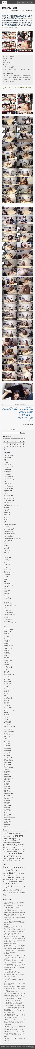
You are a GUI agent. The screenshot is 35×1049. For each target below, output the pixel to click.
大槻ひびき (12, 890)
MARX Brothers (7, 635)
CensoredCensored (8, 533)
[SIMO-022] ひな (7, 953)
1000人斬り (6, 467)
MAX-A (5, 636)
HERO (5, 588)
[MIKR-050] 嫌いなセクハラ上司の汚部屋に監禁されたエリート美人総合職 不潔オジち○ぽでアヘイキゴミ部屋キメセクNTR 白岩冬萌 (14, 1028)
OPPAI (5, 671)
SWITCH (6, 712)
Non (5, 662)
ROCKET (6, 683)
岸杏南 (5, 783)
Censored (6, 404)
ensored (6, 562)
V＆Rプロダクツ (8, 735)
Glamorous (6, 583)
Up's (5, 733)
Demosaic (6, 550)
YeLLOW (6, 745)
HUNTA (22, 873)
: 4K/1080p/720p (8, 455)
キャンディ (6, 759)
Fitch (5, 576)
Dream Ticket (7, 554)
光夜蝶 (5, 774)
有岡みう (6, 788)
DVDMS (13, 404)
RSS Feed (14, 429)
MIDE (16, 877)
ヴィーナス (6, 754)
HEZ (5, 591)
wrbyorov (11, 27)
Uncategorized (7, 726)
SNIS (17, 881)
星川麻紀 (6, 786)
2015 (5, 481)
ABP (9, 870)
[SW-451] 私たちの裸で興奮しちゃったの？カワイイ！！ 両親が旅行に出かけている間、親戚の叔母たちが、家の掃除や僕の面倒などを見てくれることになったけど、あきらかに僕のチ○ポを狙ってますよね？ (14, 966)
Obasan (6, 664)
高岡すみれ (6, 821)
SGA (5, 693)
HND (16, 873)
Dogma (5, 552)
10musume (6, 471)
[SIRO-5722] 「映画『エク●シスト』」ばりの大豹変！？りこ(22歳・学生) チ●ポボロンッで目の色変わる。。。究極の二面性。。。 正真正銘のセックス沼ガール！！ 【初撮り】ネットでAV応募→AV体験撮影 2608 (14, 940)
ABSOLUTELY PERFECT (10, 505)
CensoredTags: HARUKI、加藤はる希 (12, 538)
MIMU (5, 641)
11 (7, 443)
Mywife (5, 655)
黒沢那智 (6, 824)
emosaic (6, 560)
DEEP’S (6, 548)
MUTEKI (6, 652)
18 (7, 444)
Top (33, 1046)
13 (14, 443)
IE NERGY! (6, 604)
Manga (5, 633)
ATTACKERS (7, 512)
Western (6, 741)
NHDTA (9, 879)
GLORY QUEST (7, 585)
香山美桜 (6, 819)
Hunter (5, 597)
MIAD (14, 877)
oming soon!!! (7, 666)
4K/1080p (6, 493)
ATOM (5, 510)
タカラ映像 (6, 764)
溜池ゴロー (6, 805)
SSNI (20, 881)
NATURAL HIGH (8, 659)
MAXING (6, 638)
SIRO (5, 695)
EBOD (4, 873)
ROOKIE (6, 685)
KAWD (15, 875)
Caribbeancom (7, 523)
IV (4, 609)
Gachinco (6, 578)
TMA (5, 719)
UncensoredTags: (8, 731)
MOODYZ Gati (7, 648)
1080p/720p (7, 469)
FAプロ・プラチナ (8, 569)
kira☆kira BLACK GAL (9, 623)
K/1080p (6, 617)
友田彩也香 (6, 776)
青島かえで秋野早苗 (8, 817)
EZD (5, 567)
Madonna (6, 631)
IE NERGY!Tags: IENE (9, 605)
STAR (22, 881)
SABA (9, 881)
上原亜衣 (7, 890)
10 (4, 443)
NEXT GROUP (7, 660)
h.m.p (5, 586)
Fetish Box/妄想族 (8, 573)
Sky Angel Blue (7, 697)
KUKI (5, 626)
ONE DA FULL (7, 667)
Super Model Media (8, 710)
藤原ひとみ (6, 814)
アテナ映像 (6, 750)
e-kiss (5, 559)
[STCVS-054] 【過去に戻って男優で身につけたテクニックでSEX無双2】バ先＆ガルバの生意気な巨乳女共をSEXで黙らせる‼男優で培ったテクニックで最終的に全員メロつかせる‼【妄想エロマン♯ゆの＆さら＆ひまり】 (14, 995)
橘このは (6, 795)
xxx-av (5, 743)
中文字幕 (6, 771)
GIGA (5, 581)
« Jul (4, 449)
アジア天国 (6, 748)
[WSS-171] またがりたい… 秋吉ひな (12, 978)
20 (14, 444)
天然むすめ (6, 781)
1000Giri (6, 462)
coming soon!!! (7, 540)
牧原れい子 (6, 810)
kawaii (5, 621)
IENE (5, 607)
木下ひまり (6, 791)
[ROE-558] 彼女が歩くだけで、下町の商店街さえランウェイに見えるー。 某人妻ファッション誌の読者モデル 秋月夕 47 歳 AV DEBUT (14, 904)
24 (4, 446)
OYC (5, 673)
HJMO (5, 595)
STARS (5, 709)
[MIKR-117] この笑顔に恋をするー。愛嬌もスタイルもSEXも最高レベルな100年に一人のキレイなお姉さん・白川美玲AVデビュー (14, 1016)
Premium (6, 678)
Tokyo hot (6, 721)
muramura (6, 650)
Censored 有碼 (7, 531)
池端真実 (6, 802)
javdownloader (9, 7)
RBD (7, 881)
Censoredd (6, 535)
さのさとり (17, 404)
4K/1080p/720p (7, 495)
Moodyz (6, 643)
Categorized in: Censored (10, 524)
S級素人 (6, 714)
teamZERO (6, 716)
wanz (16, 883)
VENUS (6, 736)
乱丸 (5, 772)
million (5, 640)
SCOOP (6, 690)
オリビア (6, 755)
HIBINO (5, 593)
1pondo (6, 473)
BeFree (5, 517)
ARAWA (6, 507)
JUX (12, 875)
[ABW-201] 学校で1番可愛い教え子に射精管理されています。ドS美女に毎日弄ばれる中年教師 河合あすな (14, 988)
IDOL (5, 600)
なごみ (5, 766)
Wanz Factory (7, 740)
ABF (5, 504)
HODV (19, 873)
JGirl (5, 616)
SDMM (5, 691)
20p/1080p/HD (7, 490)
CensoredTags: (7, 536)
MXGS (5, 879)
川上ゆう (7, 892)
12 (10, 443)
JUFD (9, 875)
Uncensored (9, 479)
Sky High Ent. (7, 698)
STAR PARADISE (8, 707)
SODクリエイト (7, 704)
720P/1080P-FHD (8, 498)
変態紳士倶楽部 (7, 778)
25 (7, 446)
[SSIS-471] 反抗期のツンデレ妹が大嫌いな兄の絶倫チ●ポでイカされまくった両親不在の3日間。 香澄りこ (14, 923)
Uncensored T (7, 729)
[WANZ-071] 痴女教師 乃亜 (10, 971)
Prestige (6, 679)
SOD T (5, 702)
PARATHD (6, 676)
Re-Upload (6, 681)
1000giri (23, 867)
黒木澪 (5, 822)
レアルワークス (7, 767)
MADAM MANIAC (8, 629)
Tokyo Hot (6, 722)
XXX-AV (21, 884)
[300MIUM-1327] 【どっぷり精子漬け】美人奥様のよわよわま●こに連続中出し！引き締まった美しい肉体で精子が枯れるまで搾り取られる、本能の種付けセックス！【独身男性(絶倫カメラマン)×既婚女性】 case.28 (14, 949)
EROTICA (6, 564)
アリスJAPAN (7, 752)
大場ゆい (6, 779)
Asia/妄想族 (6, 509)
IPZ (7, 875)
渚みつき (6, 804)
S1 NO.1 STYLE (7, 688)
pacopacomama (7, 674)
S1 (4, 686)
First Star (6, 574)
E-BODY (6, 557)
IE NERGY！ (7, 602)
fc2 (4, 571)
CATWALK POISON (8, 528)
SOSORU (6, 705)
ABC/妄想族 (6, 502)
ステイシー (6, 762)
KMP (5, 624)
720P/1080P (7, 497)
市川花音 (6, 785)
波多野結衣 (13, 893)
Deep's (5, 547)
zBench (25, 1046)
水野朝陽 (6, 800)
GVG (7, 873)
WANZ (5, 738)
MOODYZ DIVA (7, 647)
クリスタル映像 (7, 760)
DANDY (6, 543)
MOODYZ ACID (7, 645)
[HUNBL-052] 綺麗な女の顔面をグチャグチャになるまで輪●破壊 (9, 409)
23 (23, 444)
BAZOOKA (6, 514)
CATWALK (6, 526)
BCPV (5, 516)
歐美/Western (7, 797)
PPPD (4, 881)
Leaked (5, 628)
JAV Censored (7, 612)
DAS (5, 545)
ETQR (5, 566)
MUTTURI (6, 654)
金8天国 (6, 816)
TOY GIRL (6, 724)
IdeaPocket (6, 598)
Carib (14, 870)
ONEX (5, 669)
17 (4, 444)
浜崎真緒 (20, 892)
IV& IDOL (6, 610)
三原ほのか (23, 404)
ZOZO (5, 747)
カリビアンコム (7, 757)
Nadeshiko (6, 657)
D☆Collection (7, 542)
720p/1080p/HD (10, 476)
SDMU (13, 881)
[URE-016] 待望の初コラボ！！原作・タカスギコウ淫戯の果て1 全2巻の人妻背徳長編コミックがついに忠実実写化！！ (14, 974)
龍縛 (5, 826)
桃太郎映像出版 (7, 793)
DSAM (5, 555)
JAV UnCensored (8, 614)
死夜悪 (5, 798)
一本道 (5, 769)
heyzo (11, 873)
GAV (5, 579)
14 (17, 443)
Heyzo (8, 478)
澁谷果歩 (6, 807)
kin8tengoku (8, 877)
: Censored (6, 457)
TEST (5, 717)
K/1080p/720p (7, 619)
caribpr (20, 870)
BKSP (5, 519)
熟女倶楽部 (6, 809)
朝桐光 (5, 790)
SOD (5, 700)
